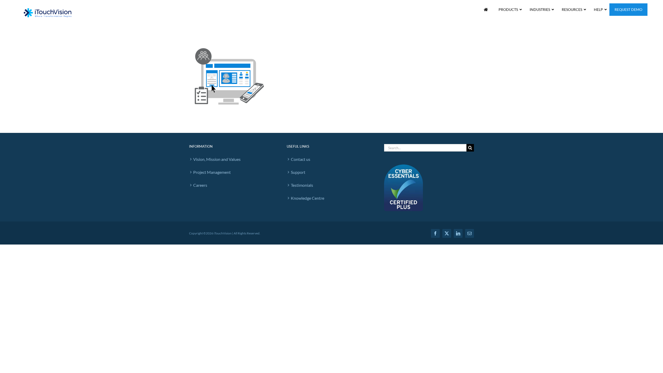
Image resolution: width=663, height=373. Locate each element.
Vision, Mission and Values (217, 159)
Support (298, 172)
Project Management (212, 172)
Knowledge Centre (307, 198)
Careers (200, 185)
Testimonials (302, 185)
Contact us (300, 159)
